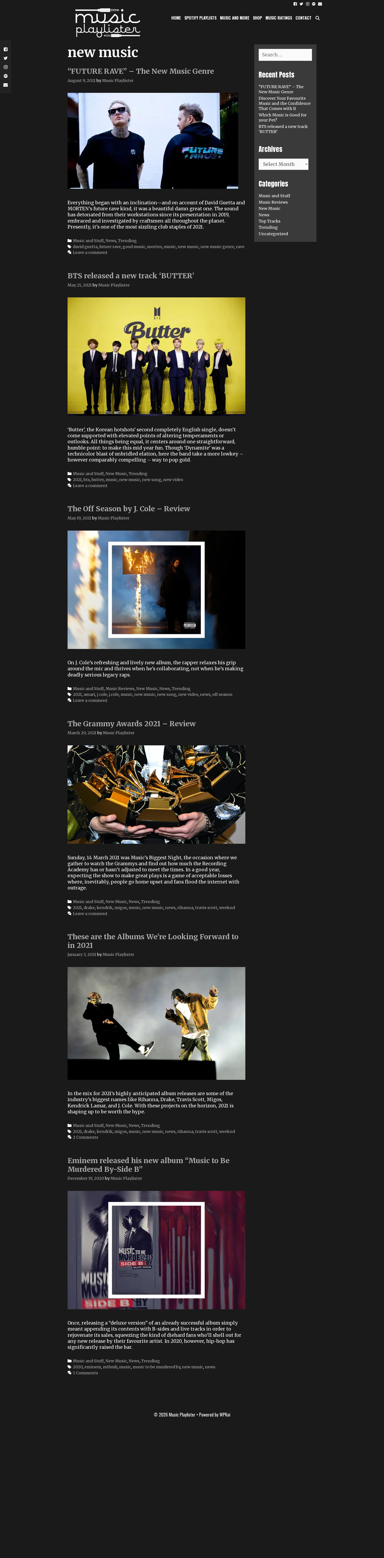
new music (188, 246)
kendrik (105, 907)
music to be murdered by (156, 1366)
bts (87, 479)
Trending (127, 240)
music (170, 246)
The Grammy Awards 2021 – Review (132, 723)
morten (154, 246)
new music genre (217, 246)
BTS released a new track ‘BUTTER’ (131, 275)
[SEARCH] (317, 18)
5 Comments (85, 1372)
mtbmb (110, 1366)
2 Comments (85, 1137)
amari (89, 694)
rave (240, 246)
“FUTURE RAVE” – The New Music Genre (141, 71)
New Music (116, 473)
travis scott (206, 907)
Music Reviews (120, 688)
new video (173, 479)
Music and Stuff (88, 240)
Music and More (234, 18)
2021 (77, 479)
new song (151, 479)
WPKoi (225, 1414)
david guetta (85, 246)
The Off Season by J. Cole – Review (129, 508)
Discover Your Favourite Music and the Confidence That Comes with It (285, 103)
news (205, 694)
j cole (102, 694)
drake (89, 907)
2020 (78, 1366)
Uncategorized (273, 233)
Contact (304, 18)
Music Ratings (279, 18)
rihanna (185, 907)
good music (134, 246)
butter (98, 479)
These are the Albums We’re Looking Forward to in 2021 (153, 941)
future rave (110, 246)
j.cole (114, 694)
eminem (92, 1366)
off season (222, 694)
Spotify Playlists (200, 18)
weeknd (227, 907)
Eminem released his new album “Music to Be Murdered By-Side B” (149, 1165)
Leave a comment (90, 252)
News (111, 240)
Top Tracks (269, 221)
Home (176, 18)
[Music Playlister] (106, 23)
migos (120, 907)
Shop (257, 18)
